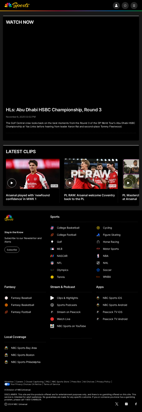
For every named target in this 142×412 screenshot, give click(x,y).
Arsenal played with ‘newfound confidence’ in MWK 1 (28, 197)
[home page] (17, 5)
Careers (19, 381)
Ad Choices (88, 381)
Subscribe (12, 249)
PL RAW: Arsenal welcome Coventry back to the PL (89, 197)
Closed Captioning (35, 381)
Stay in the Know (13, 232)
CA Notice (36, 384)
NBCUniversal (24, 389)
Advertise (9, 381)
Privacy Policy (103, 381)
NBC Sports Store (60, 381)
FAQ (48, 381)
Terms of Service (52, 384)
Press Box (76, 381)
